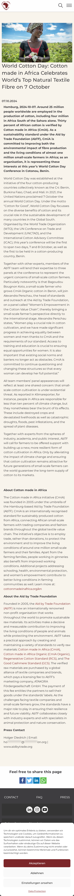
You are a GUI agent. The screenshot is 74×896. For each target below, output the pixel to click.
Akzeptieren (37, 863)
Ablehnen (37, 873)
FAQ (39, 797)
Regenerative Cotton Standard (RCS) (30, 658)
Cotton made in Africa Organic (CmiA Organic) (37, 654)
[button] (22, 780)
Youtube (45, 809)
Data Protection (37, 891)
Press (65, 797)
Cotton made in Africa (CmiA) (38, 649)
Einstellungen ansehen (37, 883)
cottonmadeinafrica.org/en (23, 589)
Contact (11, 797)
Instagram (37, 809)
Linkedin (29, 809)
